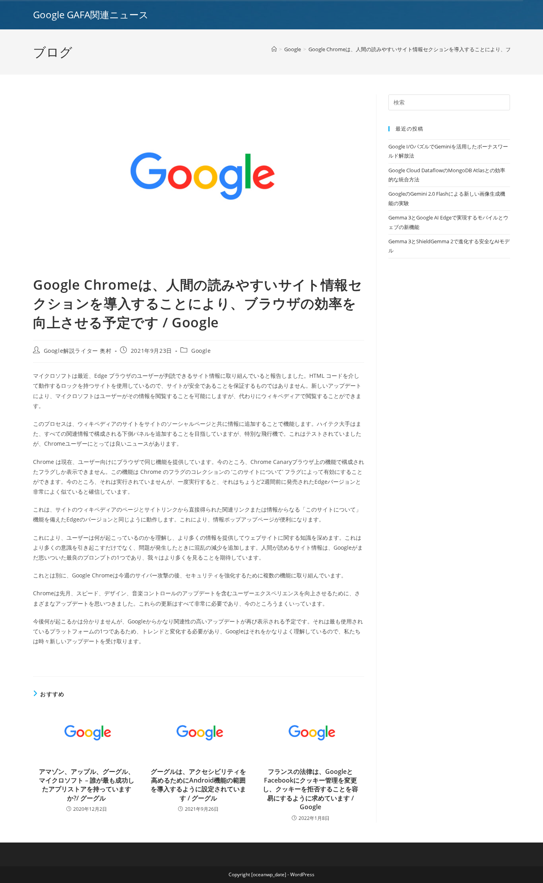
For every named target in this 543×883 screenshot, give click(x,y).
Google (201, 350)
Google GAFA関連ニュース (91, 14)
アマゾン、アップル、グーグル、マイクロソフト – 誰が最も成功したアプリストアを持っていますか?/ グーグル (86, 784)
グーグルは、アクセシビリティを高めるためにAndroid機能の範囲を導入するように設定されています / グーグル (198, 784)
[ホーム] (274, 49)
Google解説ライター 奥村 (78, 350)
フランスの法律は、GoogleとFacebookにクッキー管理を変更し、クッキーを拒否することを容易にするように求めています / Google (310, 789)
